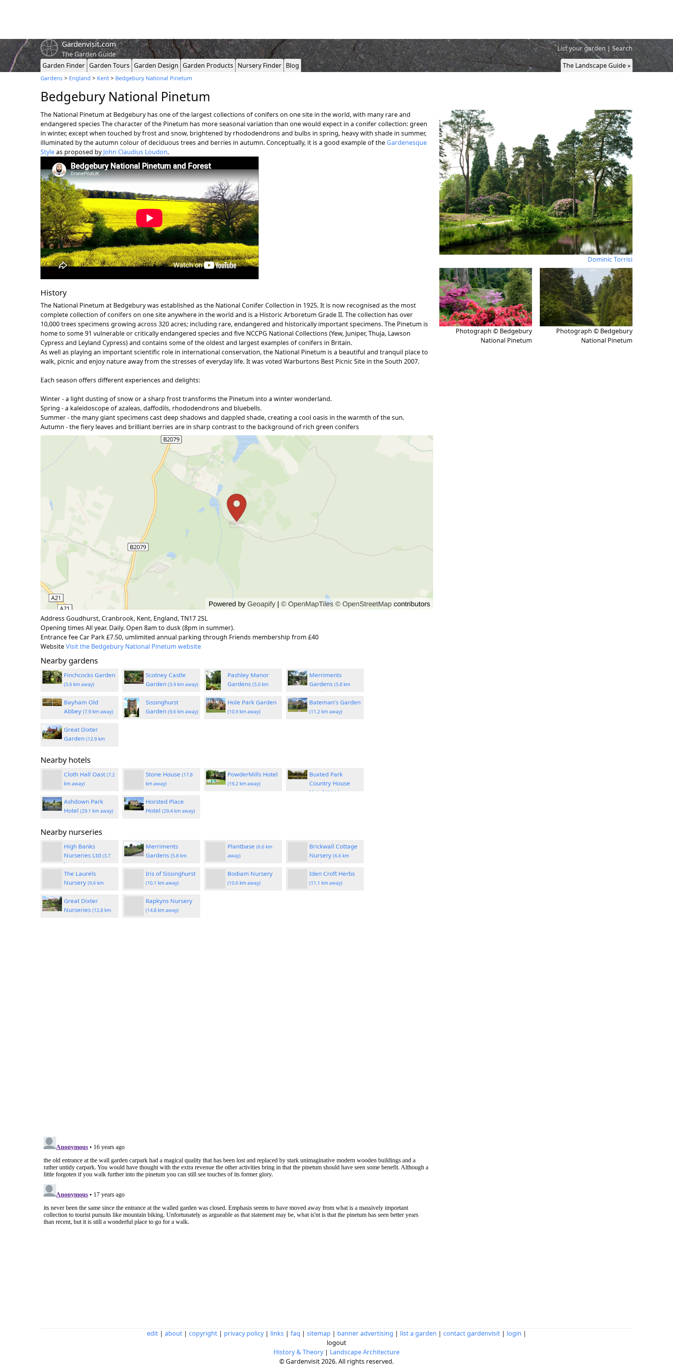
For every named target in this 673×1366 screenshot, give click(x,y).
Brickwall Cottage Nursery (333, 855)
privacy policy (244, 1333)
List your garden (581, 48)
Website (52, 646)
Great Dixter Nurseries (87, 909)
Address (53, 618)
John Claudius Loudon (135, 152)
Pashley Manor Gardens (248, 684)
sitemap (319, 1333)
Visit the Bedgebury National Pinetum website (133, 646)
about (173, 1333)
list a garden (418, 1333)
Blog (292, 65)
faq (295, 1333)
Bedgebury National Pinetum (153, 78)
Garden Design (156, 65)
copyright (203, 1333)
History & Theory (298, 1352)
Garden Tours (109, 65)
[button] (237, 522)
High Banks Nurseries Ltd (87, 855)
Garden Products (208, 65)
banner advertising (365, 1333)
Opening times (62, 627)
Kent (103, 78)
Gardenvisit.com (89, 44)
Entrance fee (59, 637)
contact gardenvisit (471, 1333)
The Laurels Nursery (84, 882)
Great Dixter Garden (84, 738)
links (277, 1333)
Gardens (52, 78)
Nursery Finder (260, 65)
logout (336, 1342)
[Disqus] (237, 1028)
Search (622, 48)
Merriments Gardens (329, 684)
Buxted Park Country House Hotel (334, 783)
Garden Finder (63, 65)
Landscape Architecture (365, 1352)
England (80, 78)
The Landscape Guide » (597, 65)
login (514, 1333)
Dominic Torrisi (610, 259)
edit (152, 1333)
